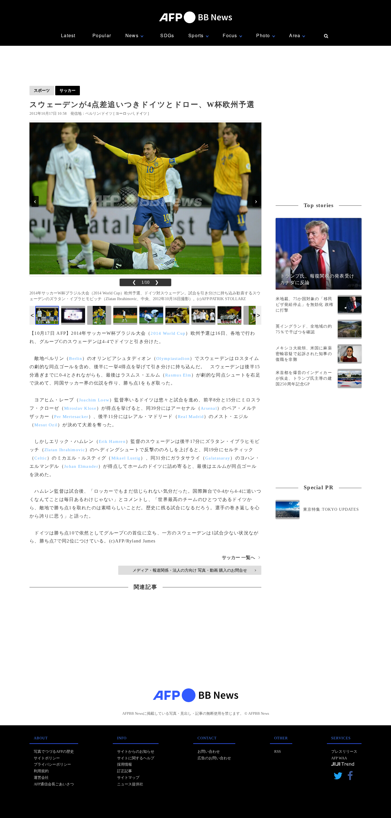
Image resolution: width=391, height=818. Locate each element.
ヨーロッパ (124, 113)
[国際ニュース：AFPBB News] (195, 17)
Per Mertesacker (71, 416)
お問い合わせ (209, 751)
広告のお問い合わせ (214, 758)
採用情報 (124, 764)
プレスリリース (344, 751)
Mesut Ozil (46, 425)
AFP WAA (339, 758)
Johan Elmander (81, 466)
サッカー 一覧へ (241, 557)
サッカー (68, 90)
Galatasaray (217, 458)
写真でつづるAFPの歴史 (54, 751)
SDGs (167, 35)
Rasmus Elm (178, 375)
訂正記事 (124, 771)
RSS (277, 751)
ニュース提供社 (130, 784)
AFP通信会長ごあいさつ (54, 784)
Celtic (40, 458)
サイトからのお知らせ (135, 751)
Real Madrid (191, 416)
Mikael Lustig (126, 458)
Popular (101, 35)
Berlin (75, 358)
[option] (47, 315)
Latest (68, 35)
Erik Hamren (112, 441)
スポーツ (42, 90)
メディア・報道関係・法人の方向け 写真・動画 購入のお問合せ (194, 570)
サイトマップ (128, 777)
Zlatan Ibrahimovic (64, 449)
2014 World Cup (168, 333)
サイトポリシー (47, 758)
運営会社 (41, 777)
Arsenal (209, 408)
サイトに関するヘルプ (135, 758)
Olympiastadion (173, 358)
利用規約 (41, 771)
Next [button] (258, 315)
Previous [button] (32, 315)
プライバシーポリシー (52, 764)
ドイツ (141, 113)
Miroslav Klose (80, 408)
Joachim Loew (94, 400)
